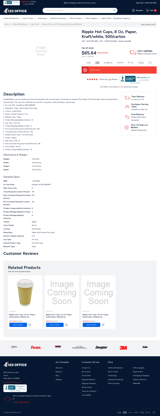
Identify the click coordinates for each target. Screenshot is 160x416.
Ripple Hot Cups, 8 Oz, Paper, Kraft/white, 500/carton (62, 24)
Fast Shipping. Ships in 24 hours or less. (81, 3)
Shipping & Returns (89, 383)
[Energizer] (101, 347)
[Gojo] (145, 347)
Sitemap (59, 379)
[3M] (123, 348)
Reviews (59, 372)
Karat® (120, 87)
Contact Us (86, 368)
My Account (86, 372)
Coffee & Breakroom (11, 18)
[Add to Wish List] (29, 325)
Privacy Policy (87, 387)
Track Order (86, 375)
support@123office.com (12, 382)
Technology (42, 18)
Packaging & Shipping (121, 18)
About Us (59, 368)
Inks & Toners (28, 18)
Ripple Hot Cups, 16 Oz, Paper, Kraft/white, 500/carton (22, 315)
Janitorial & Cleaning (58, 18)
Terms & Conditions (89, 391)
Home (7, 24)
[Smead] (58, 347)
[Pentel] (36, 347)
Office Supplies (92, 18)
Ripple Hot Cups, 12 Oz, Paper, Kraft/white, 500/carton (59, 315)
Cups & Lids (34, 24)
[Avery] (14, 347)
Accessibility (86, 395)
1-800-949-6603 (21, 402)
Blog (57, 375)
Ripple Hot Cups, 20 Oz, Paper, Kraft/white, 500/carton (96, 315)
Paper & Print (106, 18)
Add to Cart (18, 325)
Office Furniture (76, 18)
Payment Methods (88, 379)
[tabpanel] (25, 302)
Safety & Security (139, 379)
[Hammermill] (79, 347)
